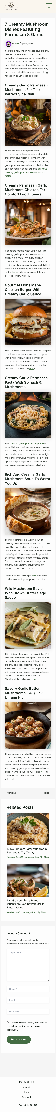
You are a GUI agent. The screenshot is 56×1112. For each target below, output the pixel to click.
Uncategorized (32, 857)
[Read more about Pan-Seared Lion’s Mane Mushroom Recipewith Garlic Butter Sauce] (28, 880)
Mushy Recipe (26, 1081)
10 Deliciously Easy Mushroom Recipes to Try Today (27, 850)
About (26, 1086)
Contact (26, 1097)
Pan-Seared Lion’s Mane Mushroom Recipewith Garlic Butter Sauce (26, 904)
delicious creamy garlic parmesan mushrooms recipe (26, 172)
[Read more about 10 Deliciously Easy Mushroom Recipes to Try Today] (28, 828)
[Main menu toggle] (49, 6)
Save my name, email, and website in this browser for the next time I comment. (27, 1026)
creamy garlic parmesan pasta (27, 443)
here (14, 272)
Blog (26, 1092)
